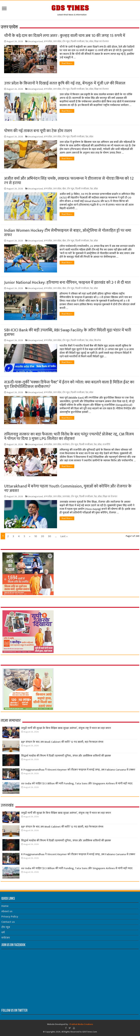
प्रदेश (91, 41)
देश (87, 41)
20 (42, 536)
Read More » (67, 63)
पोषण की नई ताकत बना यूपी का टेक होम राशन (38, 130)
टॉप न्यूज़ (66, 41)
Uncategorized (35, 41)
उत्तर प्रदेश (57, 41)
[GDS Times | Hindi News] (70, 9)
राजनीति (106, 444)
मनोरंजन (5, 938)
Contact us (8, 922)
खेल (64, 189)
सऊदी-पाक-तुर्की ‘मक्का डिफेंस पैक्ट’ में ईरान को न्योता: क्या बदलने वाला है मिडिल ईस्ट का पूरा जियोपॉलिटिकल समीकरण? (69, 384)
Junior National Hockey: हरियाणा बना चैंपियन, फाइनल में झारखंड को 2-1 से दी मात (67, 282)
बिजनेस (97, 340)
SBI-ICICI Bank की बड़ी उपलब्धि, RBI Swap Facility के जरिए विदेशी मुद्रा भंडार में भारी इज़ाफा (67, 332)
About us (6, 911)
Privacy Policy (9, 916)
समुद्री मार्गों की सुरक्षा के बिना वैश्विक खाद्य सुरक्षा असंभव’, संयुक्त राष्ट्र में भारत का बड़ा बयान (66, 728)
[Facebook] (66, 1028)
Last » (64, 536)
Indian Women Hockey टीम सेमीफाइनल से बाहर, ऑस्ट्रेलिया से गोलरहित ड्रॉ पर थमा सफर (67, 232)
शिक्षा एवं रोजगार (101, 41)
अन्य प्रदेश (48, 41)
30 (49, 536)
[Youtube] (74, 1028)
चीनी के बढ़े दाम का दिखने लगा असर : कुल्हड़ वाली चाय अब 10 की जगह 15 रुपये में (64, 35)
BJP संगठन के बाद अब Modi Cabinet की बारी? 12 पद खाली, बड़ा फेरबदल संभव (62, 742)
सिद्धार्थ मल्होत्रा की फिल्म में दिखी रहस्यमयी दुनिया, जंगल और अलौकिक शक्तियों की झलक (66, 755)
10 (35, 536)
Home (5, 906)
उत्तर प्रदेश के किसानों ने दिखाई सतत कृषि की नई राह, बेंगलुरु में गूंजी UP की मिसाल (64, 83)
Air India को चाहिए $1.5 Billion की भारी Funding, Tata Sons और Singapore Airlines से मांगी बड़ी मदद (76, 783)
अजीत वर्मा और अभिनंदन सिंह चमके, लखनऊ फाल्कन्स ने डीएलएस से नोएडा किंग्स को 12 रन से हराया (69, 180)
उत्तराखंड (66, 496)
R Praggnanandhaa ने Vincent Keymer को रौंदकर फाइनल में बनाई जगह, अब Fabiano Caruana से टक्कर (78, 769)
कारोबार (66, 444)
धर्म (3, 932)
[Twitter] (70, 1028)
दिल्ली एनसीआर (78, 41)
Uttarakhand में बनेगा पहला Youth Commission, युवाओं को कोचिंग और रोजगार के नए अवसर (67, 488)
